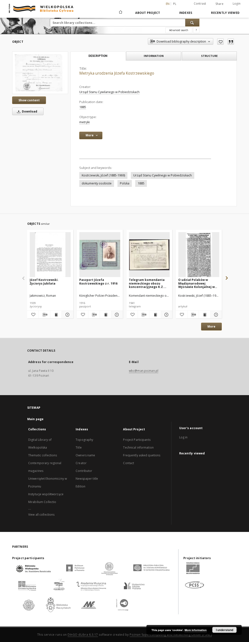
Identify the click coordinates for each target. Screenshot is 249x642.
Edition (80, 486)
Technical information (138, 447)
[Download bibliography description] (44, 315)
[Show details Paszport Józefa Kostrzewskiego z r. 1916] (116, 315)
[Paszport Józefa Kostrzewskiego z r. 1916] (100, 254)
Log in (183, 437)
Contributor (84, 471)
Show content (29, 100)
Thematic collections (42, 455)
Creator (81, 463)
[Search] (192, 22)
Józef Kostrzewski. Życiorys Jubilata (44, 281)
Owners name (85, 455)
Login (236, 3)
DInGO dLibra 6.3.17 (83, 635)
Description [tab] (98, 56)
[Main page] (120, 12)
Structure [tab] (209, 56)
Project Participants (136, 440)
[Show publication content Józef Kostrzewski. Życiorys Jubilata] (56, 315)
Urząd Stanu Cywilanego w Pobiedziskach (109, 92)
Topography (84, 440)
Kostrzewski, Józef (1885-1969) (103, 175)
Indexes (185, 13)
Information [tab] (154, 56)
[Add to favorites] (220, 41)
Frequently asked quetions (141, 455)
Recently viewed (225, 13)
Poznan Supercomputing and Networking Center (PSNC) (171, 635)
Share (219, 4)
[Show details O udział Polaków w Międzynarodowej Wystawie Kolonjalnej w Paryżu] (215, 315)
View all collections (41, 514)
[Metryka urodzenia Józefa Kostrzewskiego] (40, 72)
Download (29, 111)
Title (79, 447)
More (211, 326)
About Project (147, 13)
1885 (82, 107)
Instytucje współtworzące (45, 494)
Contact (128, 463)
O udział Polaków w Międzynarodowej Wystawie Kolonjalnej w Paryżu (196, 283)
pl (175, 3)
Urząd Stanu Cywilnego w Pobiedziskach (162, 175)
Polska (124, 183)
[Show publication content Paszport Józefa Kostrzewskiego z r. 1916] (105, 315)
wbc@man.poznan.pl (143, 371)
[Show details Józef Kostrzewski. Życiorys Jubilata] (66, 315)
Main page (35, 419)
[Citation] (231, 41)
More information (196, 630)
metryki (84, 122)
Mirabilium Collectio (42, 502)
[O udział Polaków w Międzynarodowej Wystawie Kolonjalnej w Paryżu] (198, 254)
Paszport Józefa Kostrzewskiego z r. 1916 (98, 281)
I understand (224, 630)
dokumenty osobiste (97, 183)
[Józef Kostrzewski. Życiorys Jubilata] (50, 254)
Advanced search (178, 30)
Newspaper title (87, 479)
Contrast (200, 3)
